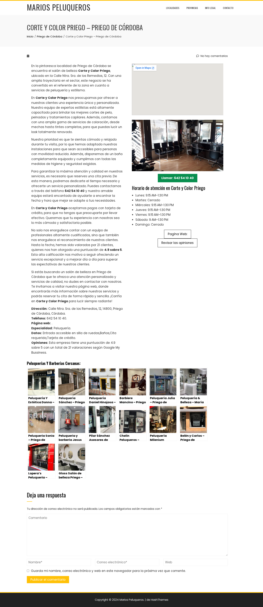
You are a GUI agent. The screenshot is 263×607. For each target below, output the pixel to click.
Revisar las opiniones (177, 243)
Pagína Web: (177, 234)
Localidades (172, 8)
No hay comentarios (214, 56)
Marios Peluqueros (58, 7)
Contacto (228, 8)
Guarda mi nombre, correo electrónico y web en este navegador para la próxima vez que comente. (108, 571)
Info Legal (210, 8)
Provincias (192, 8)
